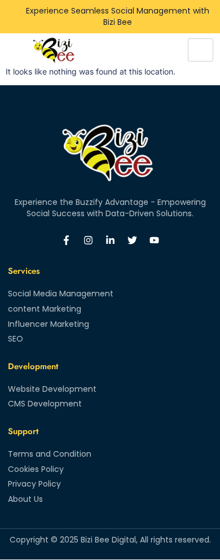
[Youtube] (154, 240)
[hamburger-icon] (200, 50)
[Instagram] (88, 240)
